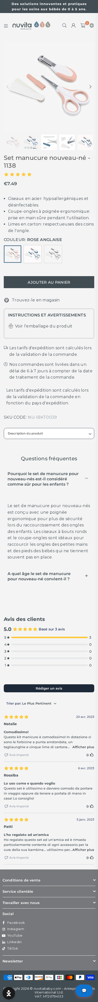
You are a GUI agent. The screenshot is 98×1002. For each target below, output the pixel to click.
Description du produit (25, 433)
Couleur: (33, 239)
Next (90, 87)
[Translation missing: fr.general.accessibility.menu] (6, 25)
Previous (7, 87)
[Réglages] (90, 25)
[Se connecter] (73, 25)
